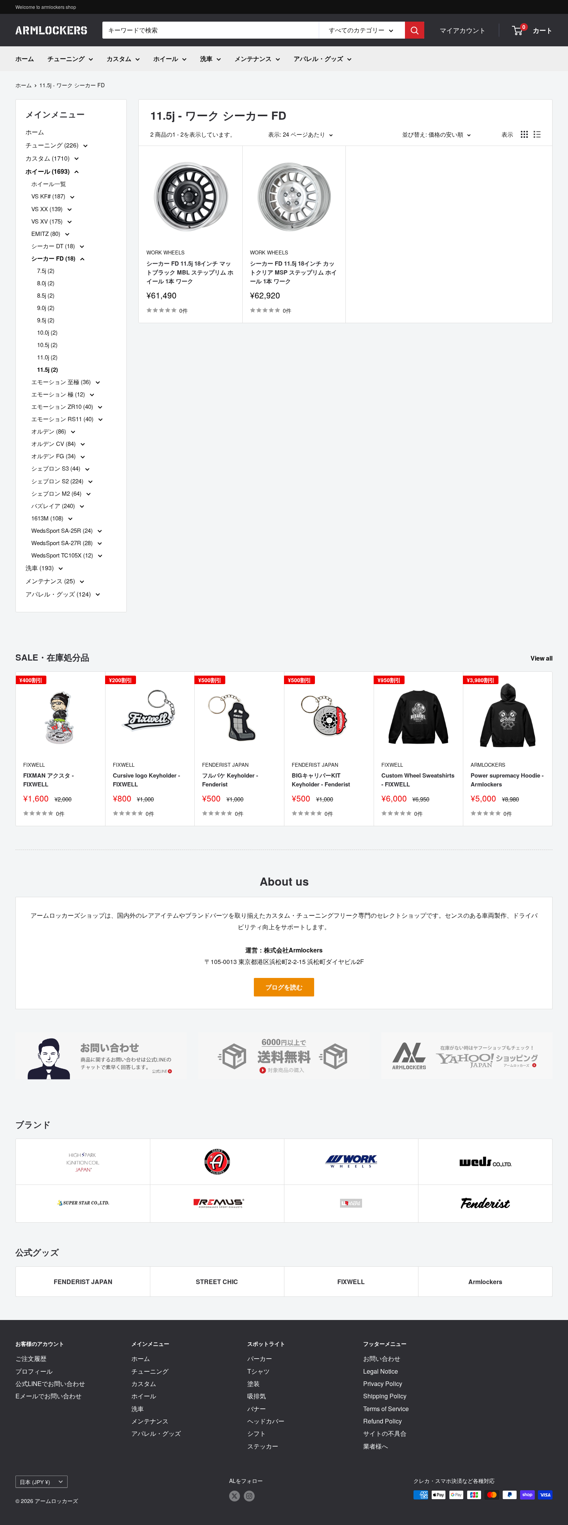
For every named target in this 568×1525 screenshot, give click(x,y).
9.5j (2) (45, 320)
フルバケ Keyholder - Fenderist (230, 779)
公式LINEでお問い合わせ (50, 1383)
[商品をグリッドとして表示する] (524, 134)
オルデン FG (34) (54, 456)
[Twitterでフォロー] (234, 1495)
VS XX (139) (47, 209)
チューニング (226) (53, 145)
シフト (256, 1433)
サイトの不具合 (384, 1433)
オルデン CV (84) (54, 443)
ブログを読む (284, 987)
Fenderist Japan (225, 764)
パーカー (259, 1358)
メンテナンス (253, 58)
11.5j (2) (47, 369)
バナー (256, 1408)
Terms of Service (386, 1408)
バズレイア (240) (54, 506)
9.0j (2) (45, 307)
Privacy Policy (382, 1383)
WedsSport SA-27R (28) (62, 543)
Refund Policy (382, 1421)
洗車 (206, 58)
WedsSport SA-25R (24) (62, 530)
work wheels (165, 252)
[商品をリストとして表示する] (537, 134)
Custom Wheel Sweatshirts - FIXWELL (417, 779)
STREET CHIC (217, 1281)
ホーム (24, 58)
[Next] (552, 749)
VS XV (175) (47, 221)
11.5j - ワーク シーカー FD (72, 85)
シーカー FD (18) (54, 258)
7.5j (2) (45, 270)
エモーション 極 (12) (59, 394)
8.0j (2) (45, 283)
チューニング (66, 58)
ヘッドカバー (265, 1421)
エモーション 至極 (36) (61, 382)
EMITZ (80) (46, 233)
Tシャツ (258, 1371)
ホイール (165, 58)
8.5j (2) (45, 295)
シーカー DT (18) (54, 246)
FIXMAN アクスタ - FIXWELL (48, 779)
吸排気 (256, 1395)
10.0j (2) (47, 332)
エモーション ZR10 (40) (63, 406)
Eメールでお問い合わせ (48, 1395)
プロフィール (34, 1371)
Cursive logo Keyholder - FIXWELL (146, 779)
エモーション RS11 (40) (63, 419)
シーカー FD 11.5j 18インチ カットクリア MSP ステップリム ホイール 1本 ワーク (293, 272)
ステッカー (262, 1446)
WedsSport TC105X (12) (63, 555)
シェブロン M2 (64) (57, 493)
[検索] (414, 30)
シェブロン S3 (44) (56, 468)
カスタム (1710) (48, 158)
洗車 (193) (40, 567)
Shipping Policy (384, 1395)
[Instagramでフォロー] (249, 1495)
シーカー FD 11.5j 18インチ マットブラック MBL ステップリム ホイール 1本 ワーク (189, 272)
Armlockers (488, 764)
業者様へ (375, 1446)
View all (542, 658)
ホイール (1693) (48, 171)
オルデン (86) (49, 431)
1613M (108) (48, 518)
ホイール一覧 (48, 184)
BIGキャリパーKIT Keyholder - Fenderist (321, 779)
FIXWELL (34, 764)
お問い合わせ (381, 1358)
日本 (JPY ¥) (35, 1482)
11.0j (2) (47, 357)
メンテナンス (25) (51, 580)
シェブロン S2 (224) (58, 481)
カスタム (119, 58)
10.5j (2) (47, 345)
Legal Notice (380, 1371)
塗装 (253, 1383)
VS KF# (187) (49, 196)
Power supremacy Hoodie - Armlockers (507, 779)
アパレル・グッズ (318, 58)
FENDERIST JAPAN (83, 1281)
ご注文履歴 (30, 1358)
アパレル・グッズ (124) (59, 594)
